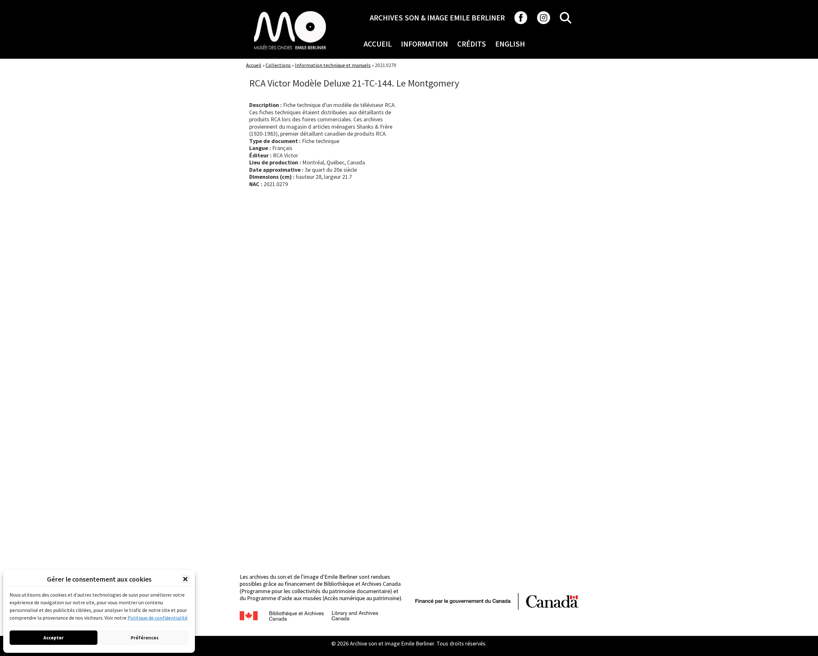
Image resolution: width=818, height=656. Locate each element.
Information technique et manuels (333, 65)
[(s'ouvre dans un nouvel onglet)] (290, 11)
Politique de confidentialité (157, 618)
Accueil (378, 44)
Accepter (53, 638)
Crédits (471, 44)
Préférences (144, 638)
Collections (278, 65)
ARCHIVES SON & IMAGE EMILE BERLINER (437, 18)
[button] (185, 579)
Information (424, 44)
